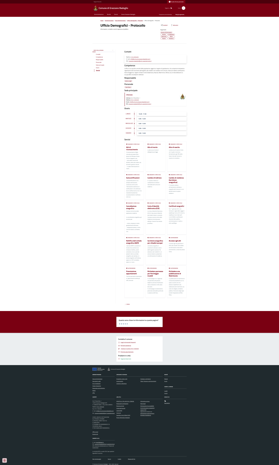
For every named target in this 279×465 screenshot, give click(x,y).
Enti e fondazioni (96, 383)
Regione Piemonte (97, 1)
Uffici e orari (95, 432)
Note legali (143, 404)
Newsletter (167, 403)
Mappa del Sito (131, 459)
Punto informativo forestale (123, 417)
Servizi (116, 14)
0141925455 (135, 57)
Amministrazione (99, 14)
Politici (94, 390)
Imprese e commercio (145, 379)
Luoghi (166, 391)
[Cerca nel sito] (183, 8)
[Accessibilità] (4, 460)
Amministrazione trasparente (147, 408)
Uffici (93, 393)
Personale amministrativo (98, 388)
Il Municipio (129, 95)
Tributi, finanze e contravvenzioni (148, 381)
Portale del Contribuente (122, 404)
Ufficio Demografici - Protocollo (135, 20)
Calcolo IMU (119, 411)
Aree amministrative (97, 379)
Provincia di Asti (120, 406)
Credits (119, 459)
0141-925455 (135, 100)
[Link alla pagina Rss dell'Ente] (165, 401)
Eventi (165, 393)
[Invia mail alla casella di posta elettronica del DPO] (100, 442)
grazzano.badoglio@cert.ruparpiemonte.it (140, 61)
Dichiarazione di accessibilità (147, 406)
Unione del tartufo (120, 408)
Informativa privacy (145, 401)
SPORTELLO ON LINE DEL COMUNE (125, 401)
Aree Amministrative (120, 20)
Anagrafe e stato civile (121, 379)
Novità (109, 14)
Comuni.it (118, 413)
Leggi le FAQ (143, 410)
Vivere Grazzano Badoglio (128, 14)
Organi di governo (96, 386)
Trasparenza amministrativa (165, 14)
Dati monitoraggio (96, 459)
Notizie (166, 379)
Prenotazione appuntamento (147, 413)
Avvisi (165, 381)
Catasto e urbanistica (121, 383)
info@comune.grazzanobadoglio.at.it (140, 59)
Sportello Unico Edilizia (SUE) (123, 415)
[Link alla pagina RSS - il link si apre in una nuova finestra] (171, 8)
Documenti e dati (96, 381)
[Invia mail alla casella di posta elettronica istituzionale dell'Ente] (105, 411)
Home (101, 20)
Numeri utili (95, 434)
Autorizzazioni (119, 381)
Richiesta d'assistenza (145, 415)
